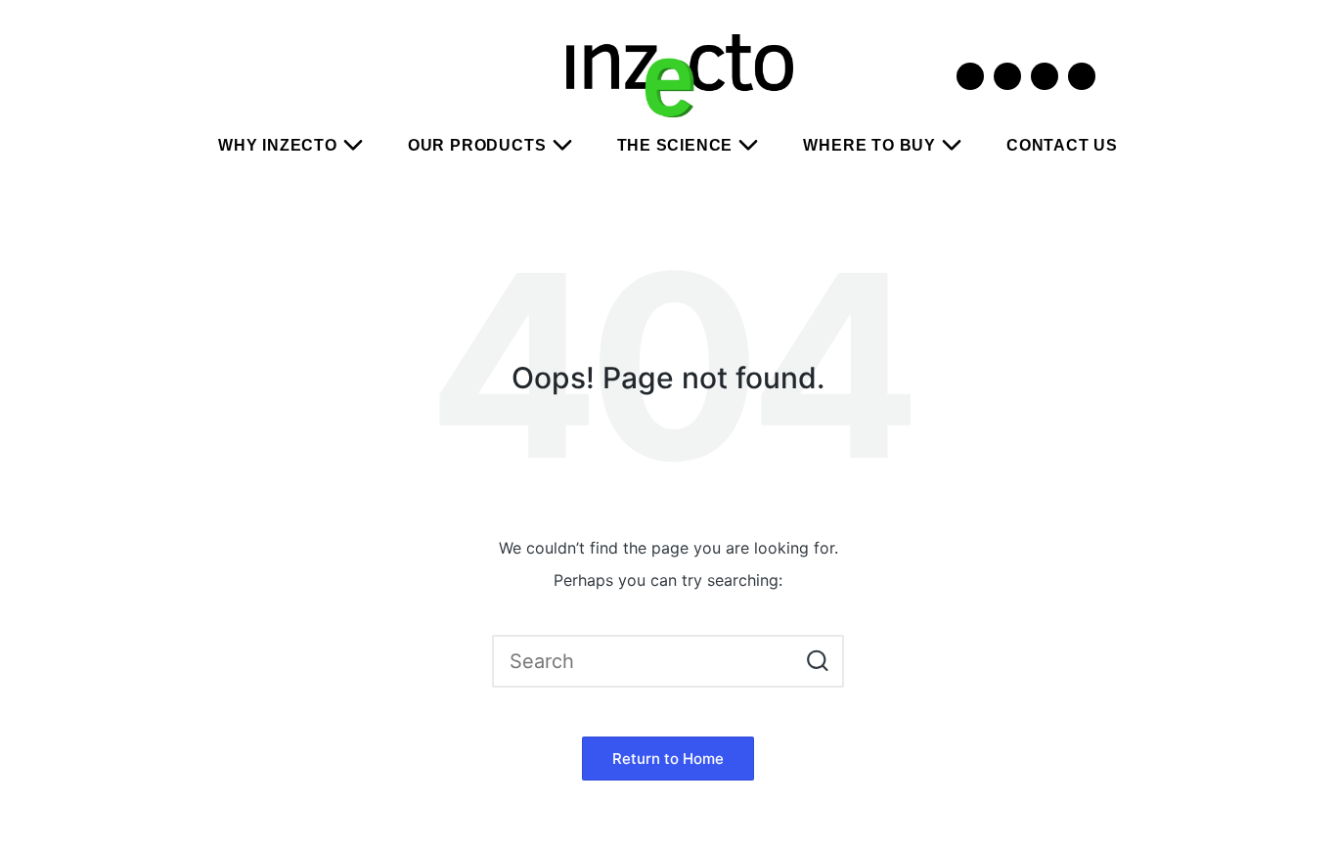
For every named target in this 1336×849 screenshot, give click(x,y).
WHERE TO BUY (869, 145)
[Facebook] (1044, 76)
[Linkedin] (1081, 76)
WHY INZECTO (277, 145)
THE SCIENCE (675, 145)
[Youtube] (970, 76)
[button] (817, 661)
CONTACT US (1062, 145)
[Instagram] (1007, 76)
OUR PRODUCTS (477, 145)
